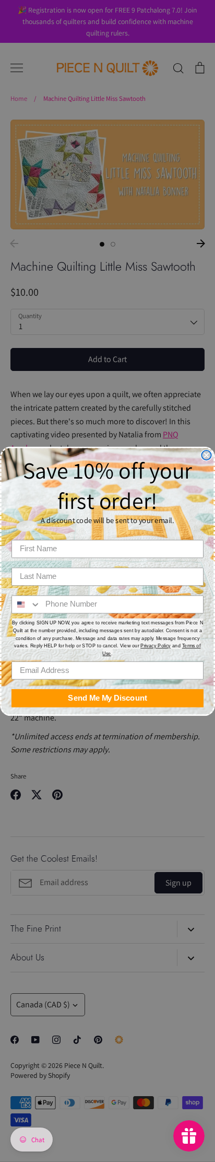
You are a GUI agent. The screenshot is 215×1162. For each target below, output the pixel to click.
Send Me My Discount (107, 698)
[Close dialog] (206, 455)
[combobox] (26, 604)
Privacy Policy (155, 645)
